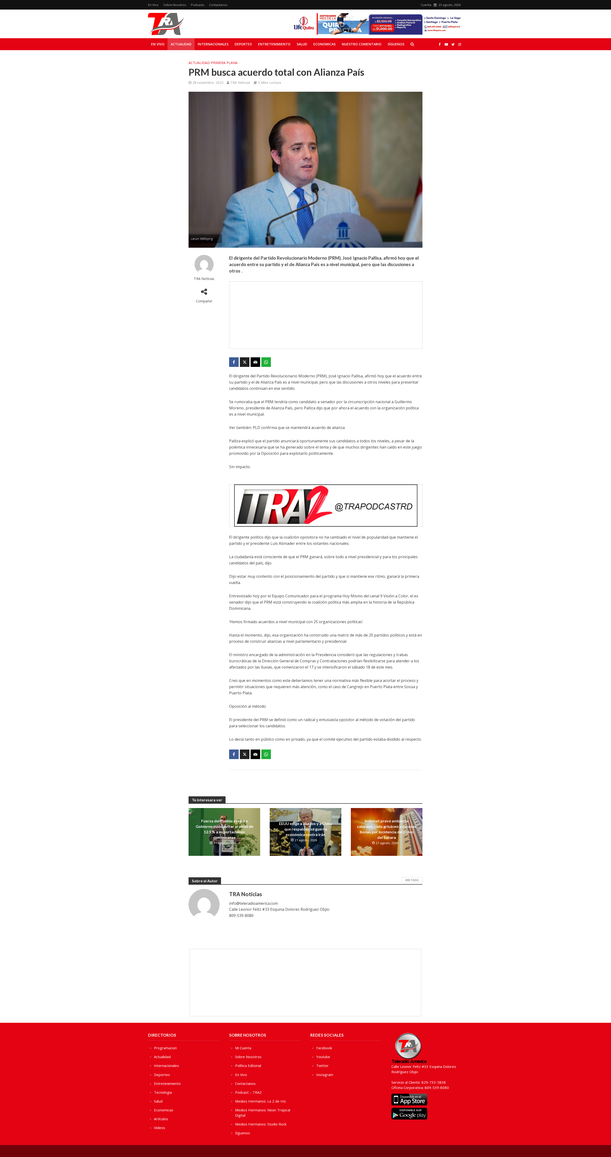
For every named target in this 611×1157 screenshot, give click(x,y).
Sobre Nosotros (174, 5)
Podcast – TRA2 (248, 1092)
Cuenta (426, 5)
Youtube (323, 1056)
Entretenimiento (274, 44)
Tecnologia (163, 1092)
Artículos (161, 1118)
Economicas (324, 44)
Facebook (324, 1047)
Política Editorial (248, 1065)
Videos (159, 1127)
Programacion (165, 1047)
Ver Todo (412, 880)
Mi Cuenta (243, 1047)
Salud (302, 44)
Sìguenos (242, 1132)
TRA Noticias (240, 82)
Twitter (322, 1065)
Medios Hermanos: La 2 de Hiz (260, 1101)
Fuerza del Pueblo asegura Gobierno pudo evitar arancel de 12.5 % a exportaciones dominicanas (224, 829)
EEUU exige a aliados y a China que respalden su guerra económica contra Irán (305, 829)
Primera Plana (224, 62)
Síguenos (396, 44)
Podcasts (197, 5)
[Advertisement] (325, 315)
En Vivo (153, 5)
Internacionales (213, 44)
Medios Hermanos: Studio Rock (260, 1124)
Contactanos (218, 5)
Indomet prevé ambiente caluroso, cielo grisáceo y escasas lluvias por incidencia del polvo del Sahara (386, 829)
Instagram (324, 1074)
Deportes (243, 44)
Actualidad (181, 44)
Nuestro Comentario (361, 44)
